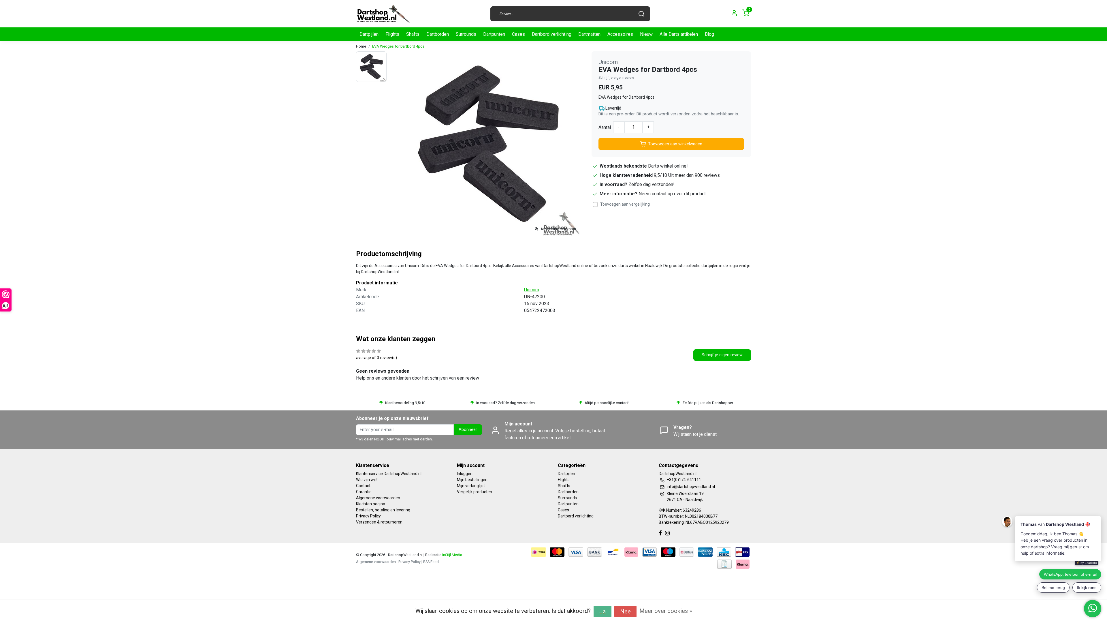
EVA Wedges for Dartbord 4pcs (398, 46)
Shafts (412, 34)
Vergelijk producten (474, 491)
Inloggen (464, 473)
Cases (518, 34)
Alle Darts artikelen (679, 34)
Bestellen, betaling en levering (383, 510)
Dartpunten (494, 34)
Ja (602, 611)
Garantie (364, 491)
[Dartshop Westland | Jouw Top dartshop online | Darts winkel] (383, 13)
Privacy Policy (368, 516)
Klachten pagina (370, 504)
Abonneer (468, 429)
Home (361, 46)
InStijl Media (451, 555)
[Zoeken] (641, 14)
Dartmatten (589, 34)
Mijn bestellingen (472, 479)
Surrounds (466, 34)
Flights (392, 34)
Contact (363, 485)
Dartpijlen (369, 34)
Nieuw (646, 34)
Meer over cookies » (665, 610)
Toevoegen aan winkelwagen (675, 144)
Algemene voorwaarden (378, 498)
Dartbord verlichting (551, 34)
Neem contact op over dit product (672, 193)
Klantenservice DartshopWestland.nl (388, 473)
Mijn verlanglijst (471, 485)
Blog (709, 34)
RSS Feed (431, 562)
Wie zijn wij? (367, 479)
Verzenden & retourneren (379, 522)
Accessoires (620, 34)
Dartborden (437, 34)
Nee (625, 611)
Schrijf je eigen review (616, 77)
